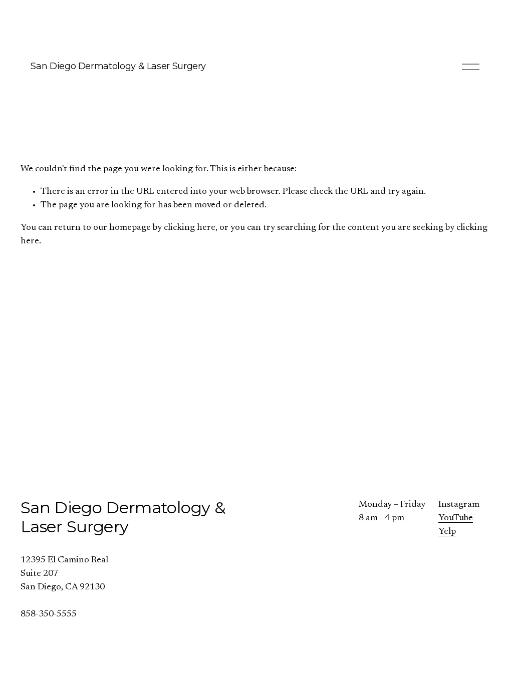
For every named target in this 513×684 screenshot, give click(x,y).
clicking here (189, 227)
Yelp (447, 531)
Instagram (458, 504)
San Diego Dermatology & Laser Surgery (118, 66)
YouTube (455, 518)
